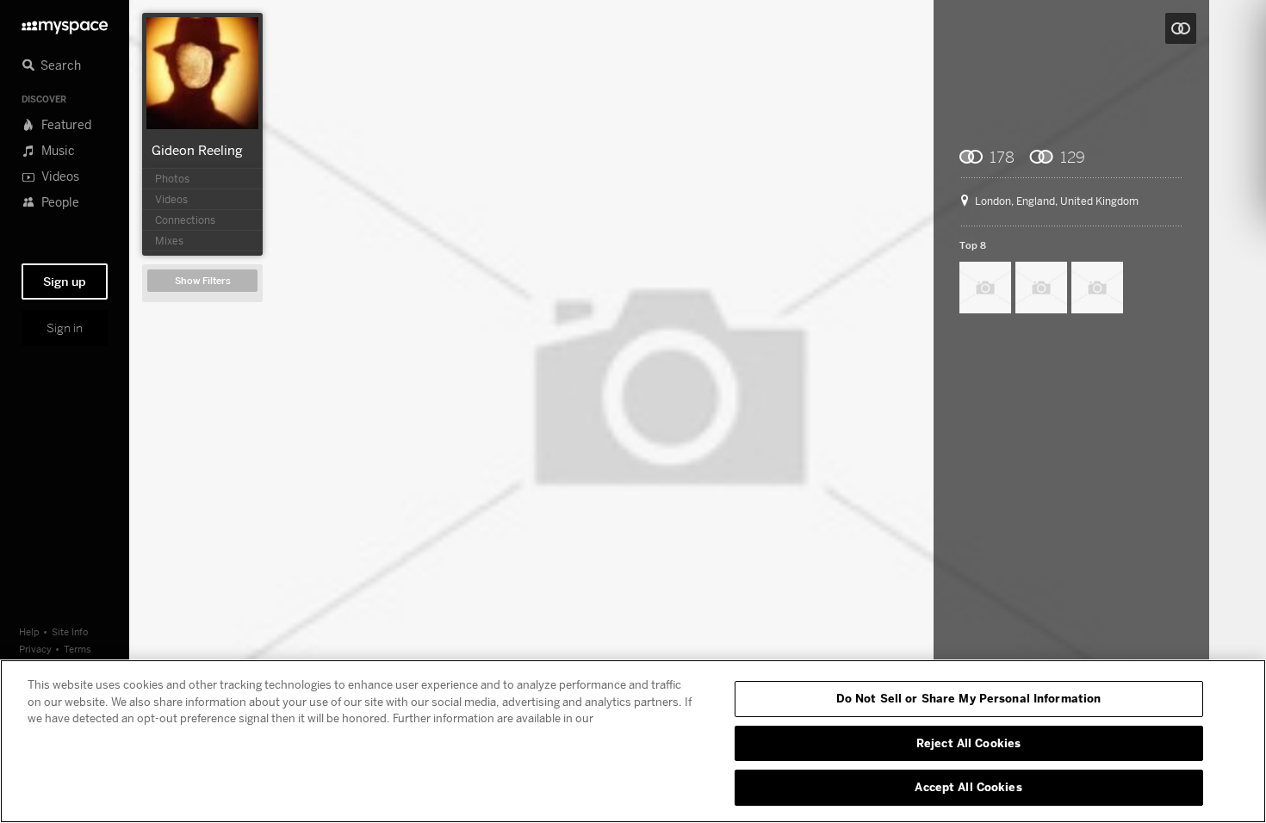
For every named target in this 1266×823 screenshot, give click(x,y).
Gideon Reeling (197, 149)
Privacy (35, 648)
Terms (77, 648)
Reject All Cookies (968, 743)
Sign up (64, 281)
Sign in (65, 328)
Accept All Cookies (968, 787)
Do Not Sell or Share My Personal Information (969, 698)
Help (29, 631)
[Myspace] (65, 22)
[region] (633, 741)
